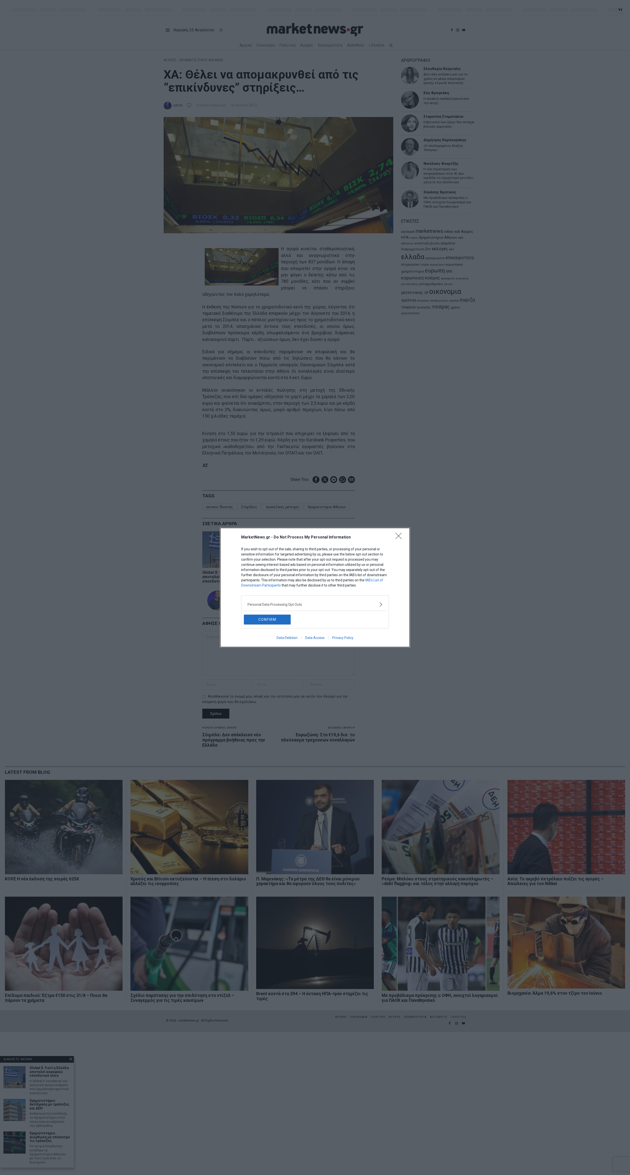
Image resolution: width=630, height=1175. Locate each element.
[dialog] (315, 587)
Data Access (315, 638)
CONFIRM (267, 619)
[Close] (400, 537)
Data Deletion (287, 638)
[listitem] (315, 604)
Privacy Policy (342, 638)
